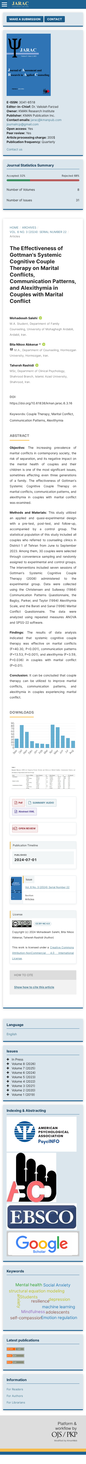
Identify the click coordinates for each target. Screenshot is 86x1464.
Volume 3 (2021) (22, 1086)
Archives (29, 227)
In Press (16, 1059)
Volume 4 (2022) (22, 1081)
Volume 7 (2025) (22, 1068)
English (12, 1034)
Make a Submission (25, 19)
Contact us (14, 149)
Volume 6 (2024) (22, 1072)
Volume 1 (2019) (22, 1094)
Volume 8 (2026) (22, 1064)
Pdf (20, 802)
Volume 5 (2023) (22, 1077)
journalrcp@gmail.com (23, 124)
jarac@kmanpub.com (46, 120)
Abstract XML (26, 811)
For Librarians (16, 1402)
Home (14, 227)
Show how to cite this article (34, 987)
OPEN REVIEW (27, 828)
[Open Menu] (4, 4)
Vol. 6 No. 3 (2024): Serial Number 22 (38, 232)
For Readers (15, 1389)
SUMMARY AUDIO (43, 802)
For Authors (15, 1396)
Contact (54, 19)
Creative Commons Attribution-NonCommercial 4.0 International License (43, 953)
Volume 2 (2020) (22, 1090)
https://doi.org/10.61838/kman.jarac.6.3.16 (41, 403)
